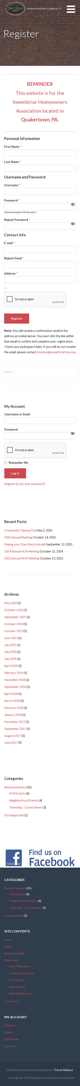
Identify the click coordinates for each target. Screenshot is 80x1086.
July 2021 (10, 645)
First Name (12, 146)
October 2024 (13, 624)
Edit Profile (11, 1039)
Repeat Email (14, 258)
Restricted (11, 960)
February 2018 (13, 708)
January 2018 (13, 715)
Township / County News (25, 807)
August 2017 (12, 736)
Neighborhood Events (23, 800)
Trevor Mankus (63, 1070)
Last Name (12, 162)
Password (12, 200)
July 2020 (10, 652)
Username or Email (17, 414)
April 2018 (11, 694)
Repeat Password (17, 219)
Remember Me (18, 462)
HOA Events (17, 793)
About (8, 946)
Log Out (9, 1046)
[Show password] (73, 204)
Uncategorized (14, 815)
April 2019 (11, 666)
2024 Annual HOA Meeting (21, 551)
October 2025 (13, 610)
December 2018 (14, 680)
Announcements (15, 787)
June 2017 (11, 742)
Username (12, 185)
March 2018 (12, 701)
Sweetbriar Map (14, 953)
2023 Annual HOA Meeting (21, 558)
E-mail (9, 243)
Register (10, 484)
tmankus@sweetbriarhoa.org (56, 352)
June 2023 (11, 638)
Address (11, 273)
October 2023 (13, 631)
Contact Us (11, 1001)
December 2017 (14, 722)
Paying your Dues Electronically (25, 544)
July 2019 (10, 659)
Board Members (19, 966)
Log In (8, 1032)
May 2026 (10, 603)
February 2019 (13, 673)
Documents (16, 980)
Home (8, 940)
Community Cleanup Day (20, 530)
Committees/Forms (21, 973)
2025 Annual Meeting (18, 537)
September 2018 (15, 687)
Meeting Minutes (20, 993)
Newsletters (17, 986)
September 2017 (15, 729)
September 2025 (15, 617)
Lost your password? (31, 484)
